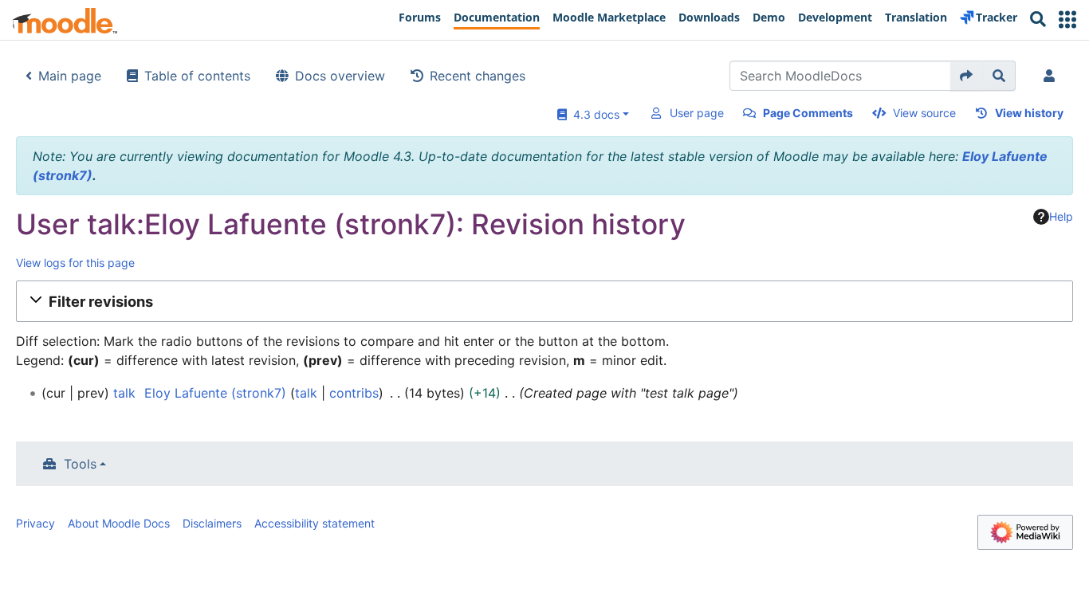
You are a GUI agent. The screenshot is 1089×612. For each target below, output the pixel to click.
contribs (354, 393)
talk (124, 393)
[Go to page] (966, 76)
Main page (69, 76)
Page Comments (808, 113)
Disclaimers (212, 523)
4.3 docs (593, 114)
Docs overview (340, 76)
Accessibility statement (314, 523)
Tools (80, 464)
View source (924, 113)
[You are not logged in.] (1052, 76)
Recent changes (477, 76)
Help (1061, 216)
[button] (1067, 19)
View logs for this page (75, 262)
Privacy (35, 523)
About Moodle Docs (119, 523)
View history (1029, 113)
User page (697, 113)
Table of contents (197, 76)
